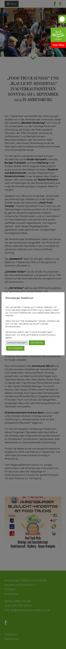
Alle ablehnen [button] (37, 343)
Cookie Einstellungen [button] (16, 343)
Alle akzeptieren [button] (15, 348)
